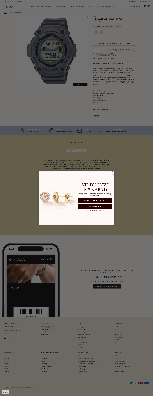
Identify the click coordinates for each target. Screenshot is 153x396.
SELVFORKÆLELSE (95, 206)
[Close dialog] (112, 173)
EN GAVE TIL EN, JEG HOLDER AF (95, 200)
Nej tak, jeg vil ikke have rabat (95, 210)
